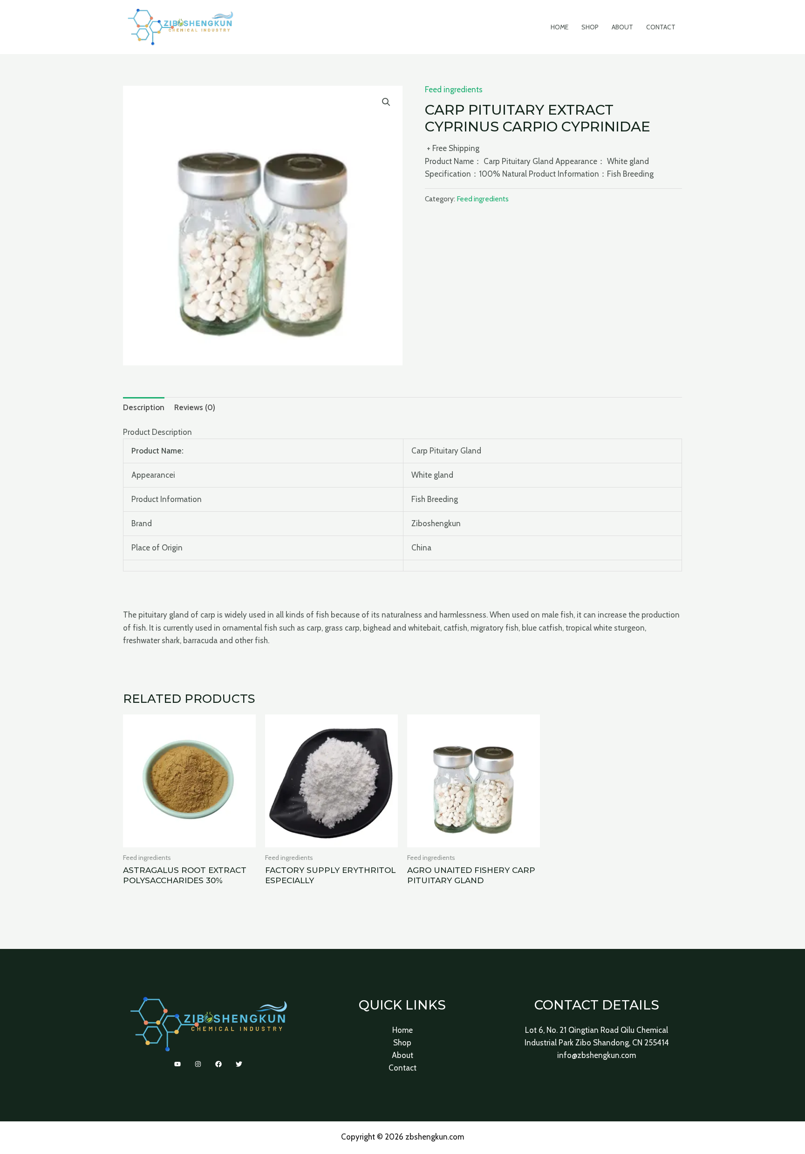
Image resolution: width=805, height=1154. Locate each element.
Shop (590, 27)
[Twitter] (239, 1064)
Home (559, 27)
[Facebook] (218, 1064)
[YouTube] (177, 1064)
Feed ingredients (454, 89)
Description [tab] (143, 407)
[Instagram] (198, 1064)
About (622, 27)
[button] (386, 102)
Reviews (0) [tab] (194, 407)
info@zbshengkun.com (596, 1055)
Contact (660, 27)
